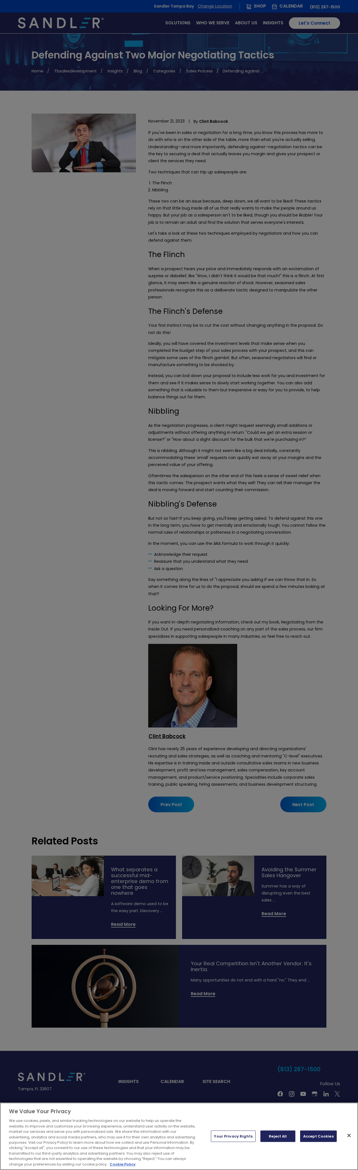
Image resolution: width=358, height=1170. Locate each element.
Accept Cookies (318, 1136)
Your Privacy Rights (233, 1136)
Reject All (278, 1136)
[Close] (349, 1135)
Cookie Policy (123, 1164)
